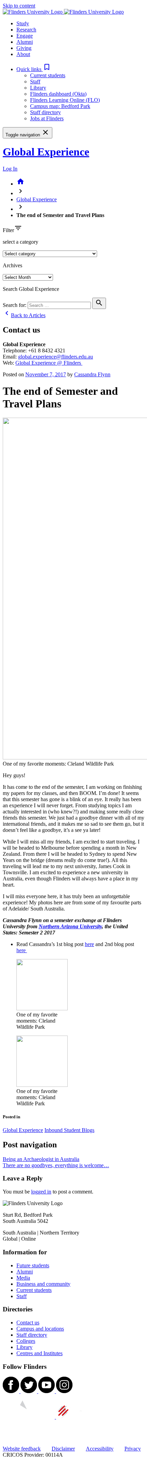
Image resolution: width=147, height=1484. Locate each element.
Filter (8, 230)
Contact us (27, 1322)
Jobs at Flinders (47, 118)
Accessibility (99, 1449)
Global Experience (46, 152)
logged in (41, 1192)
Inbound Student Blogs (69, 1130)
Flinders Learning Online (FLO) (65, 100)
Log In (10, 169)
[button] (33, 69)
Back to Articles (24, 315)
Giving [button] (23, 48)
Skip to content (19, 6)
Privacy (132, 1449)
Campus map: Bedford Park (60, 106)
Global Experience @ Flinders (48, 363)
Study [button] (22, 23)
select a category (20, 242)
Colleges (25, 1341)
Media (23, 1278)
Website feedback (22, 1449)
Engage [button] (24, 36)
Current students (47, 75)
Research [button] (26, 29)
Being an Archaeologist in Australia (41, 1159)
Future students (32, 1265)
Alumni (24, 1271)
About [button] (23, 54)
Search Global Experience (31, 289)
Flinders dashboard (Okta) (58, 94)
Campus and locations (40, 1329)
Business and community (43, 1284)
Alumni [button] (24, 42)
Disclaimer (63, 1449)
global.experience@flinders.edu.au (55, 357)
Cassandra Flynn (92, 374)
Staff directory (45, 112)
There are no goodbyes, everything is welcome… (56, 1165)
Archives (12, 265)
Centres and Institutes (39, 1353)
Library (38, 88)
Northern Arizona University (70, 926)
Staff (35, 81)
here (89, 944)
